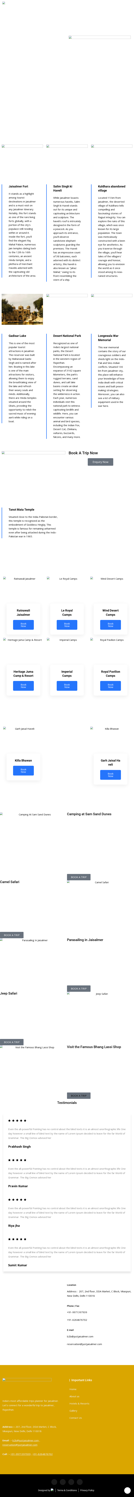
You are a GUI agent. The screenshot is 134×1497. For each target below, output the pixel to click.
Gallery (73, 1410)
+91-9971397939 (20, 1454)
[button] (79, 1095)
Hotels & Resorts (79, 1403)
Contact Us (75, 1417)
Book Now (23, 625)
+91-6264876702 (43, 1454)
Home (72, 1389)
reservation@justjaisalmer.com (19, 1444)
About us (74, 1396)
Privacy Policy (87, 1490)
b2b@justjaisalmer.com (25, 1440)
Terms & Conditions (67, 1490)
